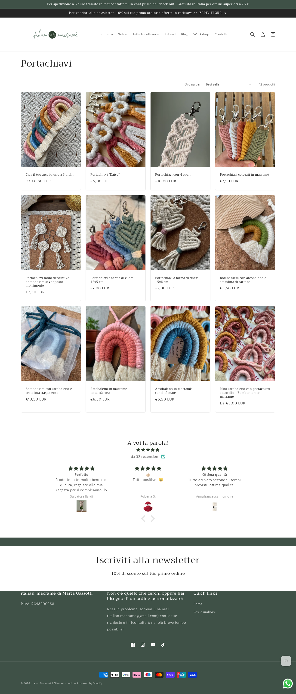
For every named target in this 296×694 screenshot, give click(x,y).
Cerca (198, 604)
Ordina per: (193, 84)
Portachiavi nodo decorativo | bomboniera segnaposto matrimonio (49, 282)
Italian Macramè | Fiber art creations (54, 683)
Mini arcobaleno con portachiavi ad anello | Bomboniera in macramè (245, 393)
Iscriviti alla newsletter (148, 560)
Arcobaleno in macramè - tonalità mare (174, 391)
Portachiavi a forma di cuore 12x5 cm (111, 280)
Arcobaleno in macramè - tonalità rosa (109, 391)
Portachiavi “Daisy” (105, 175)
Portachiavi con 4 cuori (173, 175)
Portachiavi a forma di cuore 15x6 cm (176, 280)
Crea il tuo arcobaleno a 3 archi (50, 175)
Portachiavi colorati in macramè (244, 175)
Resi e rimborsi (205, 612)
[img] (148, 449)
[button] (106, 34)
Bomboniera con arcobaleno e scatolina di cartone (243, 280)
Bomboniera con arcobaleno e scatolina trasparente (49, 391)
